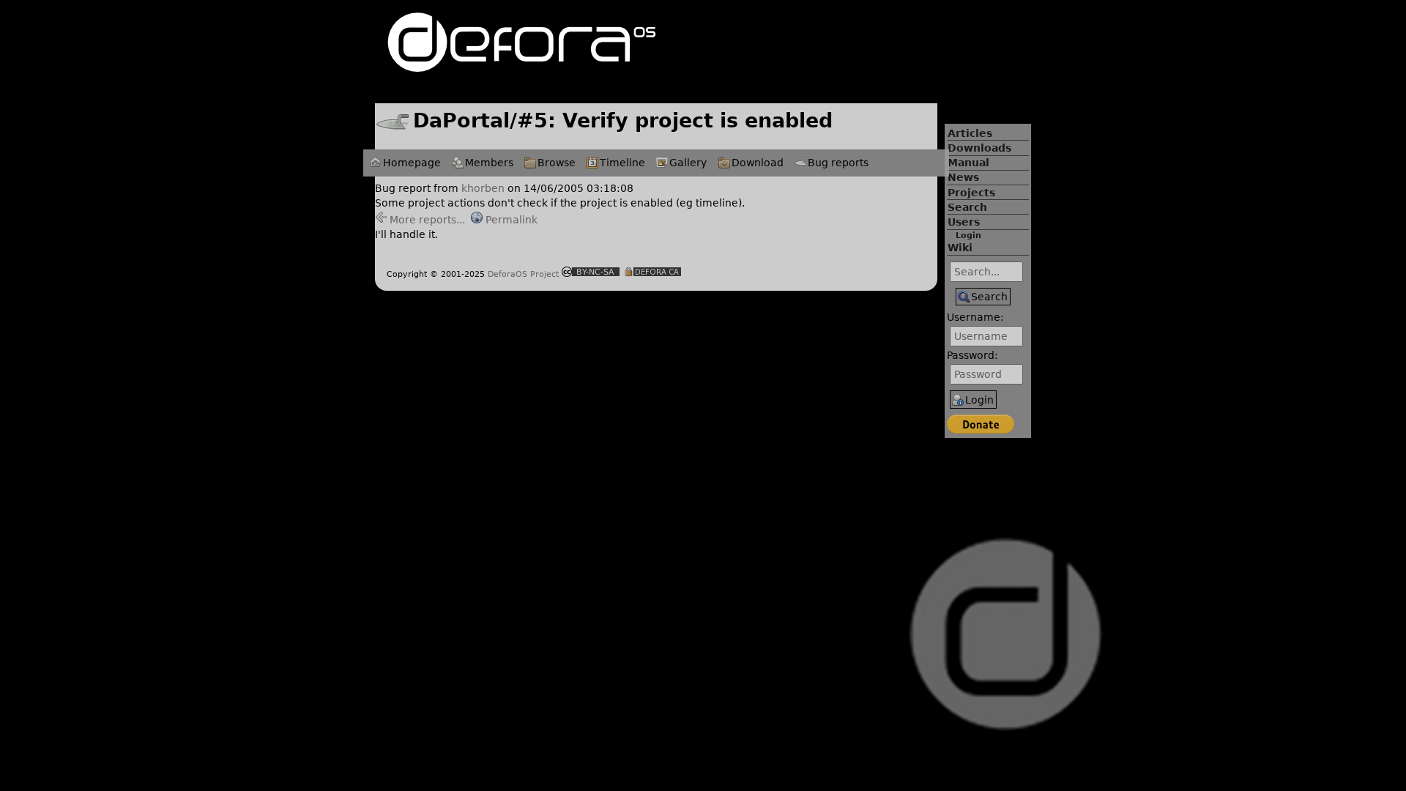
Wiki (960, 247)
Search (967, 207)
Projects (971, 192)
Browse (557, 162)
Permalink (512, 220)
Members (489, 162)
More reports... (427, 220)
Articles (970, 133)
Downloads (979, 148)
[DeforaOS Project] (522, 65)
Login (968, 235)
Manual (968, 162)
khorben (483, 188)
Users (964, 222)
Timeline (622, 162)
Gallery (688, 162)
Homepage (412, 162)
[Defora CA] (652, 273)
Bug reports (838, 162)
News (963, 177)
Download (758, 162)
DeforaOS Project (523, 274)
